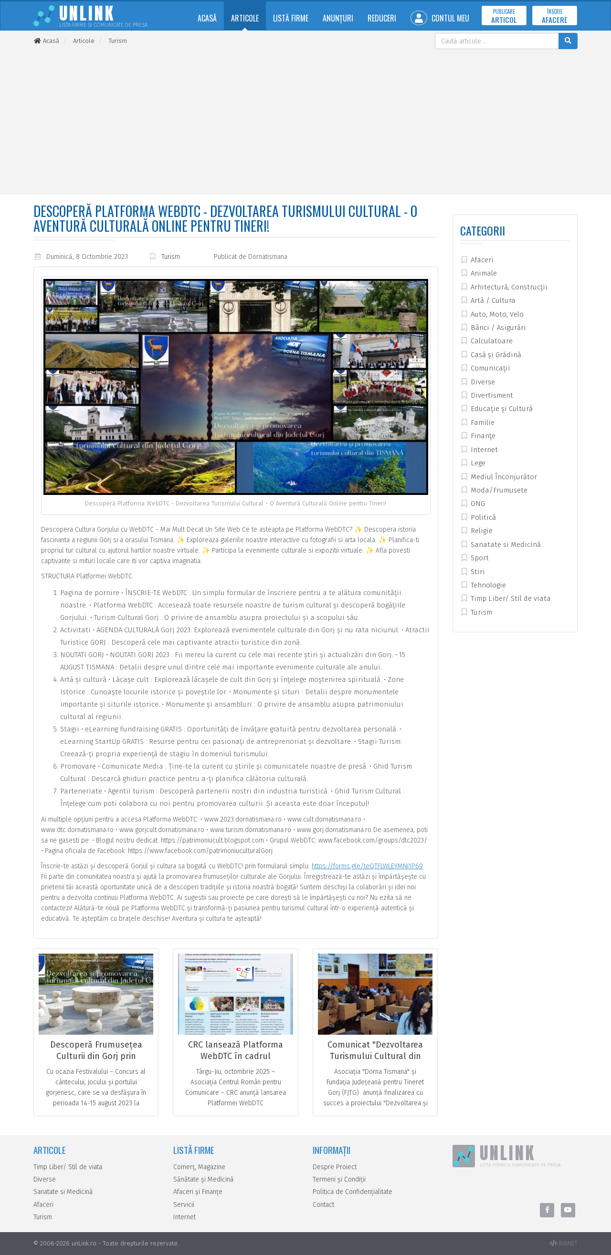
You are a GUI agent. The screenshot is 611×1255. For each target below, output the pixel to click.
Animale (483, 273)
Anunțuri (338, 18)
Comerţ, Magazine (199, 1167)
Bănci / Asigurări (497, 327)
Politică (482, 517)
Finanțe (482, 436)
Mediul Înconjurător (503, 477)
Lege (477, 463)
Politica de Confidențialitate (352, 1192)
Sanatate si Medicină (505, 544)
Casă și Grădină (495, 354)
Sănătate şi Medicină (203, 1179)
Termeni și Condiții (339, 1179)
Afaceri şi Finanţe (197, 1192)
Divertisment (491, 395)
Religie (481, 530)
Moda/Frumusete (498, 490)
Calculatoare (491, 341)
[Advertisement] (305, 120)
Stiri (477, 571)
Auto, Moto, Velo (496, 314)
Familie (482, 422)
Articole (245, 18)
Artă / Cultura (492, 300)
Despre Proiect (335, 1167)
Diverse (482, 382)
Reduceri (382, 18)
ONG (477, 503)
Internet (483, 449)
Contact (323, 1205)
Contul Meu (449, 18)
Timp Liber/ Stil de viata (510, 598)
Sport (479, 558)
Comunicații (489, 368)
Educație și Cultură (501, 408)
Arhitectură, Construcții (508, 287)
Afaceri (481, 260)
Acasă (207, 18)
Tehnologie (487, 585)
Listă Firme (290, 18)
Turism (170, 257)
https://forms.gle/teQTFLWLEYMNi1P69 (367, 866)
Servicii (183, 1205)
